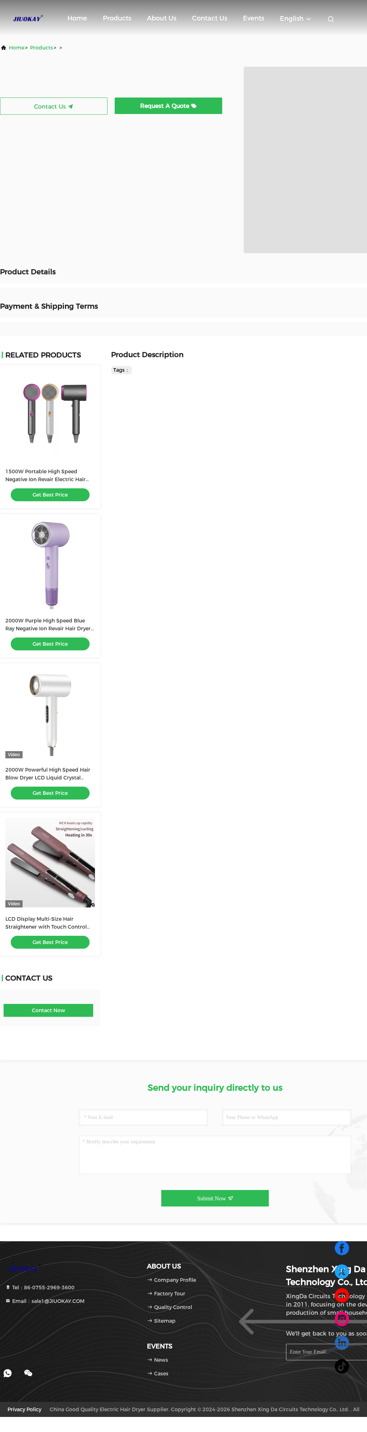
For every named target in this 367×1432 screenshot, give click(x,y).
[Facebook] (342, 1248)
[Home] (29, 18)
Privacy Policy (24, 1409)
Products (117, 18)
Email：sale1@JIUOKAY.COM (48, 1301)
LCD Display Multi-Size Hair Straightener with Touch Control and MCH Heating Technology (46, 927)
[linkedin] (342, 1342)
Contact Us (209, 18)
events (253, 18)
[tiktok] (342, 1366)
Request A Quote (165, 106)
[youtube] (342, 1295)
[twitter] (342, 1271)
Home (77, 18)
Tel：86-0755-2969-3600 (43, 1287)
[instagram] (342, 1319)
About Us (161, 18)
